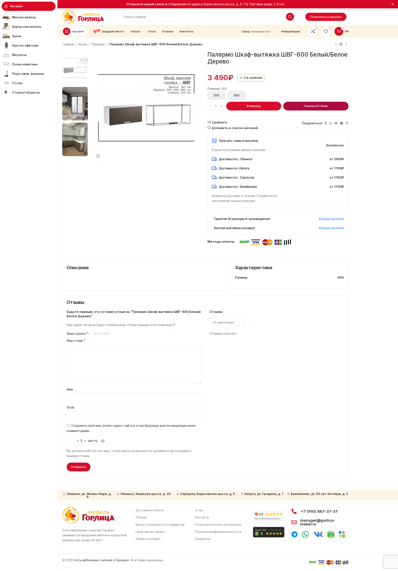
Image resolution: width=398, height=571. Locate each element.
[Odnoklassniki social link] (325, 123)
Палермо (98, 44)
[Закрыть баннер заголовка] (393, 4)
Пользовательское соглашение (218, 524)
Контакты (202, 517)
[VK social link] (336, 123)
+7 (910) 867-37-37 (319, 511)
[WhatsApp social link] (330, 123)
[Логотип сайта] (83, 16)
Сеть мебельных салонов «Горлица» (101, 560)
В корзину (254, 106)
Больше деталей (331, 219)
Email (70, 407)
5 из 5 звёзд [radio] (108, 333)
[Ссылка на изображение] (88, 515)
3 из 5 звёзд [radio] (101, 333)
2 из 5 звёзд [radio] (98, 333)
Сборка (141, 517)
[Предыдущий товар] (335, 44)
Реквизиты (203, 539)
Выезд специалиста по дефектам (160, 524)
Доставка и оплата (149, 510)
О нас (199, 510)
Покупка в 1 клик (316, 106)
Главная (68, 44)
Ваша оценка (78, 333)
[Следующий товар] (345, 44)
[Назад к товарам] (340, 44)
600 (236, 95)
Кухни (83, 44)
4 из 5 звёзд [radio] (104, 333)
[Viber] (347, 123)
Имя (70, 389)
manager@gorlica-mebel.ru (317, 522)
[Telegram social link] (341, 123)
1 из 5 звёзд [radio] (94, 333)
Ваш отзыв (76, 340)
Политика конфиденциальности (218, 531)
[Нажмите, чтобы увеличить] (98, 156)
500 (216, 95)
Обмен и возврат (148, 539)
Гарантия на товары (150, 531)
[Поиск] (290, 17)
